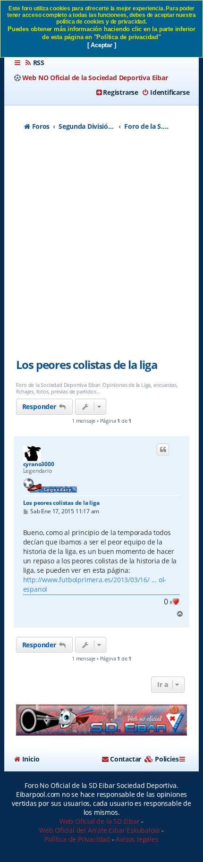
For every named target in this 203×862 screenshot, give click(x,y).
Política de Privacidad (77, 839)
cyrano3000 (38, 464)
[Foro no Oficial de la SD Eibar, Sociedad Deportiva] (101, 720)
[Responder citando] (163, 450)
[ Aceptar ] (101, 45)
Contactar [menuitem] (125, 758)
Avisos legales (137, 839)
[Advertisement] (101, 249)
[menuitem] (34, 62)
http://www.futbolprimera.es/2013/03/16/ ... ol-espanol (95, 584)
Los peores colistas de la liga (87, 364)
